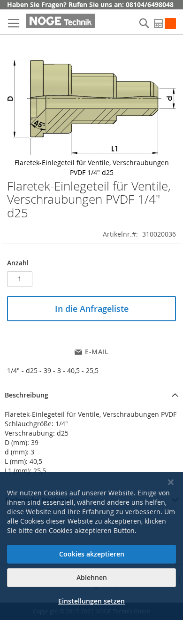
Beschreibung (26, 394)
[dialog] (91, 546)
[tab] (91, 395)
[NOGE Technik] (60, 21)
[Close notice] (170, 482)
